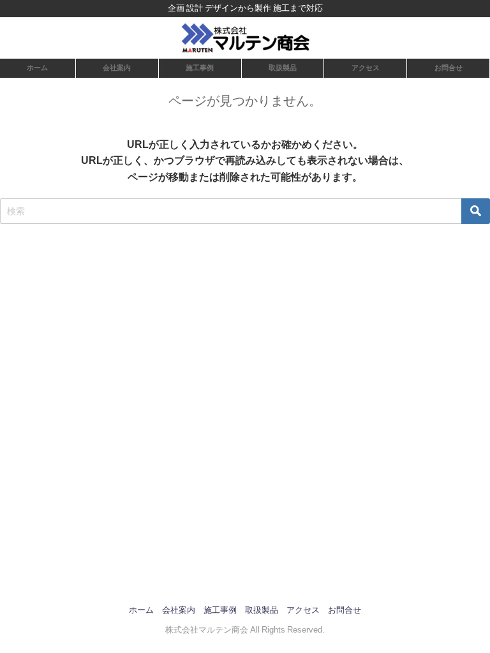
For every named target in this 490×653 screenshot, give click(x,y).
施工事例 (200, 67)
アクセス (366, 67)
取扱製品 (283, 67)
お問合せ (448, 67)
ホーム (37, 67)
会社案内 (117, 67)
